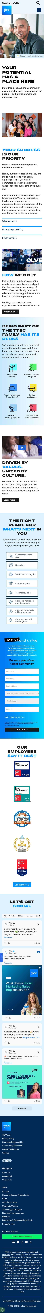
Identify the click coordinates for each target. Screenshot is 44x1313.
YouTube (26, 1242)
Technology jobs (23, 592)
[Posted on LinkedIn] (38, 952)
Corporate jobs (22, 583)
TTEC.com (6, 1135)
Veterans (6, 1216)
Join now (20, 729)
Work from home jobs (25, 574)
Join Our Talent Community (22, 1236)
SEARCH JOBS (10, 2)
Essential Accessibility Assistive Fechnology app (7, 1160)
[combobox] (22, 701)
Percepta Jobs (8, 1224)
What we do (9, 311)
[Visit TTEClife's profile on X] (6, 924)
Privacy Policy (8, 1138)
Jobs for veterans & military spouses (24, 611)
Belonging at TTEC (11, 229)
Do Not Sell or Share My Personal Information (22, 1301)
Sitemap (5, 1153)
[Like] (5, 943)
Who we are (8, 221)
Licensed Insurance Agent (13, 1213)
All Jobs (5, 1191)
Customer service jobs (23, 555)
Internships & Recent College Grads (17, 1220)
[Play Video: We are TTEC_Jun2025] (22, 259)
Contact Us (7, 1180)
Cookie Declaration (10, 1149)
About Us (6, 1172)
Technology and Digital (12, 1209)
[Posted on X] (38, 924)
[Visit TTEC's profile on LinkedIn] (6, 952)
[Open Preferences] (2, 1309)
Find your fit (8, 237)
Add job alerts (14, 717)
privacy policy (12, 723)
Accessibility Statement (12, 1145)
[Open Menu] (39, 10)
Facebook (18, 1242)
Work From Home (9, 1202)
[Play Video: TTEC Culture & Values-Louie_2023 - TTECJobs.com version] (22, 447)
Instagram (22, 1242)
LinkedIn (13, 1242)
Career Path (7, 1176)
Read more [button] (8, 937)
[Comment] (8, 943)
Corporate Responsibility (12, 1142)
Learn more (9, 499)
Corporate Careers (10, 1206)
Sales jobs (20, 565)
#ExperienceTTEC (31, 1037)
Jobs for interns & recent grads (23, 620)
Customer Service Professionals (15, 1195)
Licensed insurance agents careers (24, 601)
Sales (4, 1198)
